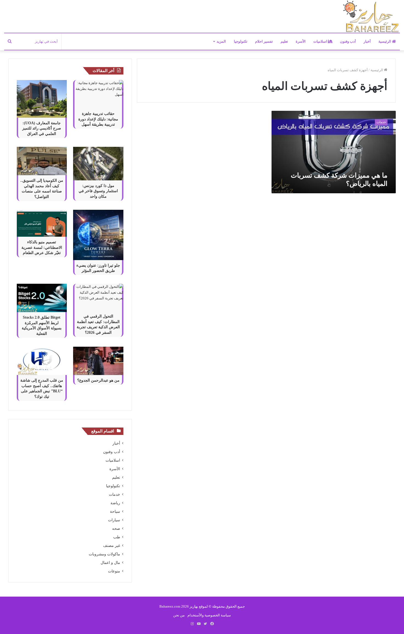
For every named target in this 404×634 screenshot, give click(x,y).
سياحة (115, 511)
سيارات (114, 520)
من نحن (179, 615)
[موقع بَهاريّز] (371, 16)
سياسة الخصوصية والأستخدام (209, 615)
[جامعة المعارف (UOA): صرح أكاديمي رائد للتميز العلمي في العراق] (42, 99)
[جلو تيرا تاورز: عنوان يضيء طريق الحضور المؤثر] (98, 235)
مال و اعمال (110, 563)
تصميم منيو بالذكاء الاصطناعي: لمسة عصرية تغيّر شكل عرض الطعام (41, 247)
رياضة (115, 503)
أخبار (367, 41)
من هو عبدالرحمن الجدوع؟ (98, 380)
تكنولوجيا (240, 41)
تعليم (284, 41)
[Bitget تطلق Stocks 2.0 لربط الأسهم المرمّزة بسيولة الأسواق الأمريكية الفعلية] (42, 298)
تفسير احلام (264, 41)
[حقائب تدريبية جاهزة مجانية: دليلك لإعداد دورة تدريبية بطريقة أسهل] (98, 94)
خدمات (114, 494)
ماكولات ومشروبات (104, 554)
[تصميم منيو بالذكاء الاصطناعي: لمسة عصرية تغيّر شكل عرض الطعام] (42, 223)
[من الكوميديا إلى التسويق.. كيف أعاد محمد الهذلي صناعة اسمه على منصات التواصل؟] (42, 161)
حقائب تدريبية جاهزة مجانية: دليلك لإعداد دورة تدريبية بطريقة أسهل (98, 119)
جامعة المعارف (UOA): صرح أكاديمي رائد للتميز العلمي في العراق (41, 128)
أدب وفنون (348, 41)
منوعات (114, 571)
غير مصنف (111, 546)
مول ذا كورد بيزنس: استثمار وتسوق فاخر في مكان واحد (98, 191)
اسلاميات (320, 41)
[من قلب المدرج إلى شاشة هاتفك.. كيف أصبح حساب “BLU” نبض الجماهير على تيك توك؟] (42, 361)
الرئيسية (385, 41)
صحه (116, 529)
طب (116, 537)
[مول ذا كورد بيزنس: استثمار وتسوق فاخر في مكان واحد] (98, 163)
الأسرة (301, 41)
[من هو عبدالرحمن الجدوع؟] (98, 361)
